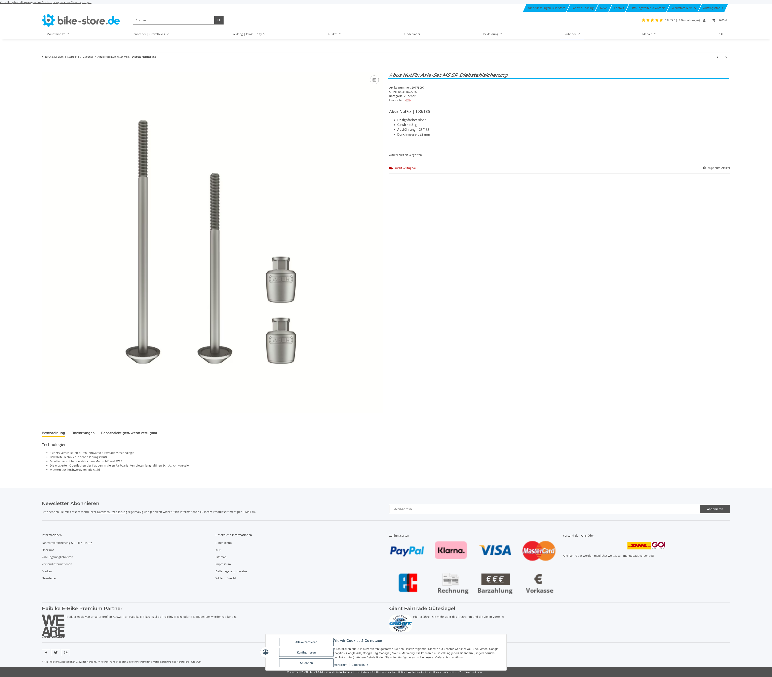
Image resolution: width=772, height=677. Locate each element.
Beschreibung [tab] (53, 433)
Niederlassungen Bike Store (546, 8)
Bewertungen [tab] (83, 433)
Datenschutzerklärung (112, 512)
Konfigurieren (306, 652)
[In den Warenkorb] (45, 70)
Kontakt (619, 8)
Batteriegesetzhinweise (231, 571)
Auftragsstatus (713, 8)
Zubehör (410, 96)
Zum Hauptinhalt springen (18, 2)
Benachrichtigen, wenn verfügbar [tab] (129, 433)
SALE (722, 34)
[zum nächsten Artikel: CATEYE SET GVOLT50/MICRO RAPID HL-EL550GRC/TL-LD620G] (718, 56)
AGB (218, 550)
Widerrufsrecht (226, 578)
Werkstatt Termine (684, 8)
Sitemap (221, 557)
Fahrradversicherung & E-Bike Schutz (67, 543)
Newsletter (49, 578)
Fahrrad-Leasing (583, 8)
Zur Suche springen (50, 2)
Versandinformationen (57, 564)
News (604, 8)
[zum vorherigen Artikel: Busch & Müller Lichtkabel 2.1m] (726, 56)
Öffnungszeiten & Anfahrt (648, 8)
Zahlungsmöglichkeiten (57, 557)
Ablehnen (306, 663)
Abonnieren (715, 509)
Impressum (340, 664)
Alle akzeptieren (306, 642)
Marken (47, 571)
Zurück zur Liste (54, 56)
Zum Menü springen (77, 2)
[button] (704, 20)
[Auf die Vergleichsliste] (374, 80)
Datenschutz (359, 664)
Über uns (48, 550)
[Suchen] (219, 20)
